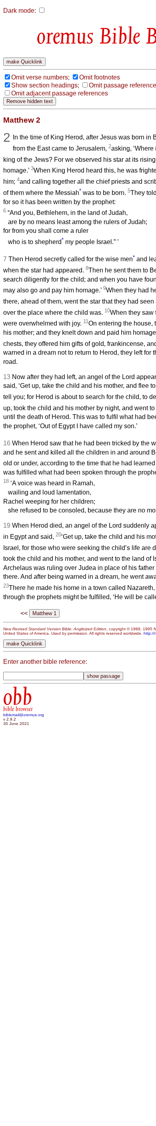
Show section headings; (45, 85)
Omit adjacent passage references (59, 93)
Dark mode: (19, 10)
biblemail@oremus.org (23, 715)
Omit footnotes (99, 77)
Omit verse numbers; (40, 77)
